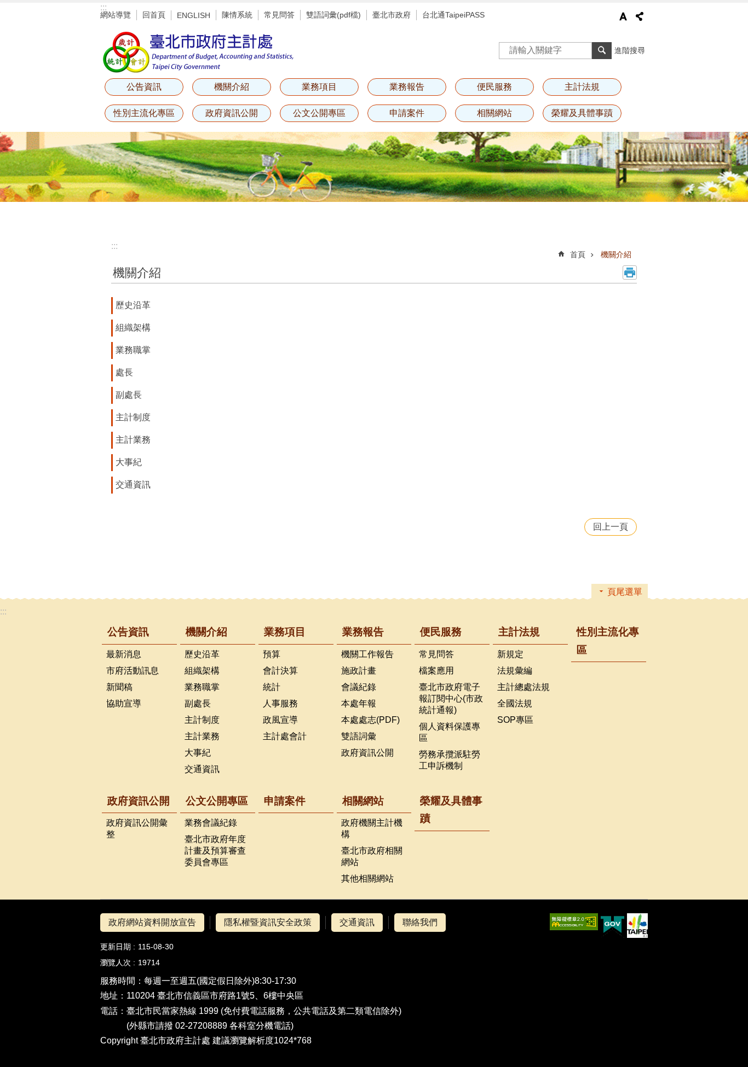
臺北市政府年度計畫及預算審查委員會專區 (215, 850)
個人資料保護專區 (449, 732)
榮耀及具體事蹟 (582, 113)
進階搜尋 (629, 50)
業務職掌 (133, 350)
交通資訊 (133, 484)
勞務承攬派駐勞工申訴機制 (449, 760)
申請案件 (406, 113)
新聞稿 (119, 687)
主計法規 (519, 631)
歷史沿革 (133, 305)
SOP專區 (515, 719)
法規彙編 (514, 670)
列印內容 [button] (630, 272)
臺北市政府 (391, 14)
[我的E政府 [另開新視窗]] (612, 925)
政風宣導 (280, 719)
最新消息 (123, 654)
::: (103, 7)
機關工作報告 (367, 654)
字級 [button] (623, 16)
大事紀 (129, 462)
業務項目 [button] (319, 86)
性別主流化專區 (144, 113)
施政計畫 (358, 670)
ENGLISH (193, 15)
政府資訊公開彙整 (137, 828)
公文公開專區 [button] (319, 113)
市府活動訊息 (132, 670)
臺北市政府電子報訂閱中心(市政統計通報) (451, 698)
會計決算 (280, 670)
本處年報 (358, 703)
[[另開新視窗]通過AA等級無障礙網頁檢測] (574, 921)
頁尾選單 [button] (624, 591)
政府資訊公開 (367, 752)
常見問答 (279, 14)
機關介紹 (616, 254)
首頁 (577, 254)
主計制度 (133, 417)
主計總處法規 (523, 687)
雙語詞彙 (358, 736)
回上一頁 (610, 526)
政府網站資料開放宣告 (152, 922)
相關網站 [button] (494, 113)
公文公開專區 (217, 801)
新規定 (510, 654)
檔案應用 (436, 670)
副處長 (129, 394)
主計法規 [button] (582, 86)
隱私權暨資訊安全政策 (268, 922)
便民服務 (441, 631)
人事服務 (280, 703)
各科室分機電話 (260, 1025)
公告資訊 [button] (144, 86)
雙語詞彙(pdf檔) (333, 14)
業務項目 (285, 631)
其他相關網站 (367, 878)
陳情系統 (237, 14)
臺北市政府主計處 (199, 52)
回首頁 (153, 14)
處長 (124, 372)
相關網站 (363, 801)
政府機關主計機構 (371, 828)
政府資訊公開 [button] (231, 113)
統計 (271, 687)
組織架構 (133, 327)
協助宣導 (123, 703)
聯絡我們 (420, 922)
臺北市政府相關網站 (371, 856)
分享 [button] (639, 16)
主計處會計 (285, 736)
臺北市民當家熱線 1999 (172, 1011)
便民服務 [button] (494, 86)
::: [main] (114, 246)
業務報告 (363, 631)
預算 (271, 654)
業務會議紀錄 (211, 822)
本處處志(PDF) (370, 719)
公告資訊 (128, 631)
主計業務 (133, 439)
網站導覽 (115, 14)
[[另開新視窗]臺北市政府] (637, 925)
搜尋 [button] (602, 50)
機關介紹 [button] (231, 86)
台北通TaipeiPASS (453, 14)
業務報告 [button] (406, 86)
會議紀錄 (358, 687)
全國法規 (514, 703)
